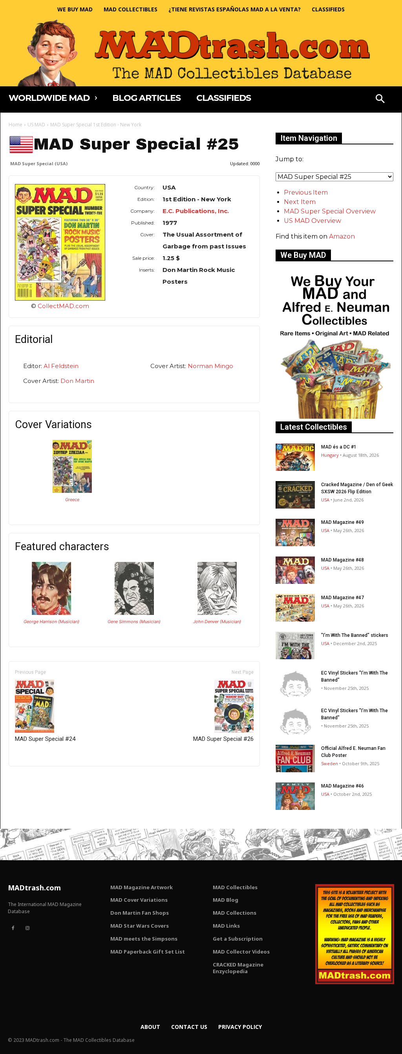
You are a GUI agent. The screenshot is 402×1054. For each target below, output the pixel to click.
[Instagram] (27, 928)
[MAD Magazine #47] (295, 608)
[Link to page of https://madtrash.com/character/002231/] (217, 612)
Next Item (300, 202)
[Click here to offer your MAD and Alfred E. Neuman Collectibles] (334, 416)
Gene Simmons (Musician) (134, 621)
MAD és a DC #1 (338, 447)
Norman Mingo (210, 366)
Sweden (329, 763)
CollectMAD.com (63, 306)
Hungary (330, 455)
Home (15, 124)
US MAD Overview (312, 220)
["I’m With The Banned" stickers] (295, 645)
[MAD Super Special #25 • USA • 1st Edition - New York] (60, 242)
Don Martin (77, 381)
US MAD (36, 124)
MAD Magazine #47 (342, 597)
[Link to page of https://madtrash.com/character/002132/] (134, 612)
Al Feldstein (61, 366)
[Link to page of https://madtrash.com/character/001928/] (51, 612)
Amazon (342, 236)
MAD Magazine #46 (342, 786)
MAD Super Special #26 (223, 738)
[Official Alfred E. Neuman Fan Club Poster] (295, 758)
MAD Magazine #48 (342, 560)
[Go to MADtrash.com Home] (201, 52)
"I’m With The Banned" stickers (354, 635)
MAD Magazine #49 (342, 522)
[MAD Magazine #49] (295, 532)
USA (325, 500)
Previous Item (306, 192)
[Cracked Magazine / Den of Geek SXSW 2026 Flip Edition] (295, 495)
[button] (380, 99)
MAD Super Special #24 (45, 738)
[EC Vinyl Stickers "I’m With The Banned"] (295, 683)
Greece (72, 499)
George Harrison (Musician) (51, 621)
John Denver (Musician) (217, 621)
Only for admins (36, 779)
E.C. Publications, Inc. (196, 211)
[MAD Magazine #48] (295, 570)
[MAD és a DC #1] (295, 457)
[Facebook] (13, 928)
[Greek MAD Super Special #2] (72, 490)
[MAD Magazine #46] (295, 796)
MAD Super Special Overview (330, 211)
